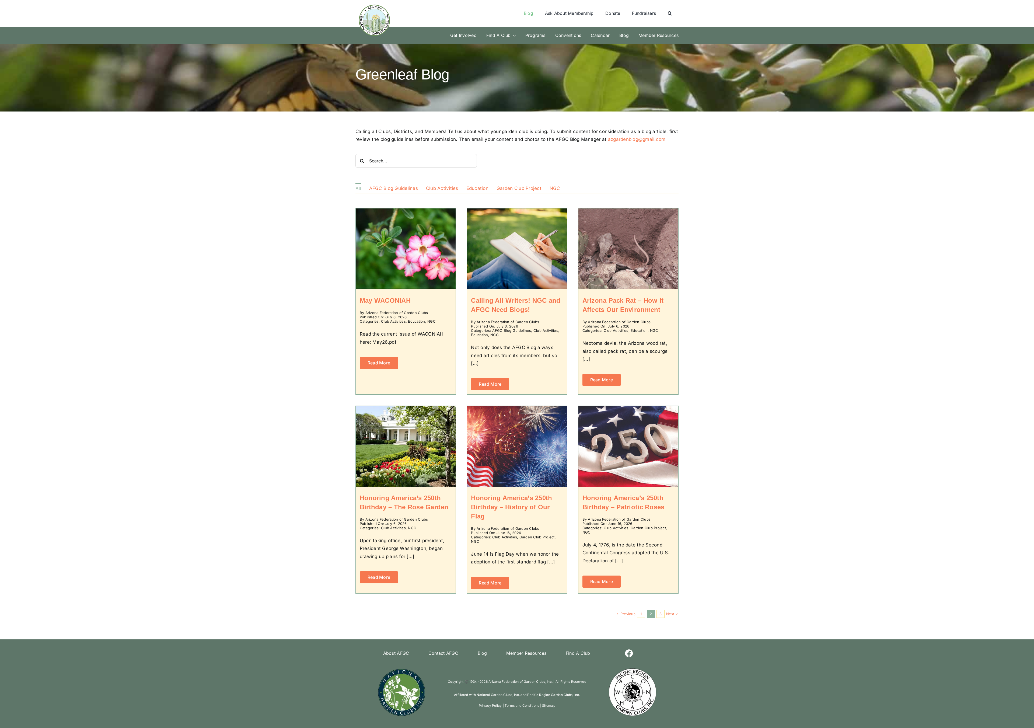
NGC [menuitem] (555, 188)
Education (416, 321)
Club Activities (393, 321)
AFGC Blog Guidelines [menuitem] (393, 188)
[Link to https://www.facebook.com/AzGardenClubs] (629, 653)
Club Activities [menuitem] (442, 188)
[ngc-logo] (402, 669)
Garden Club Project (537, 537)
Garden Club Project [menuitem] (519, 188)
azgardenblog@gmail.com (637, 139)
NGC (431, 321)
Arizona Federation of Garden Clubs (396, 313)
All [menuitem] (358, 188)
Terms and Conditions (522, 705)
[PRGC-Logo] (632, 669)
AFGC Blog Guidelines (511, 330)
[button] (670, 13)
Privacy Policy (490, 705)
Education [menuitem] (477, 188)
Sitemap (548, 705)
